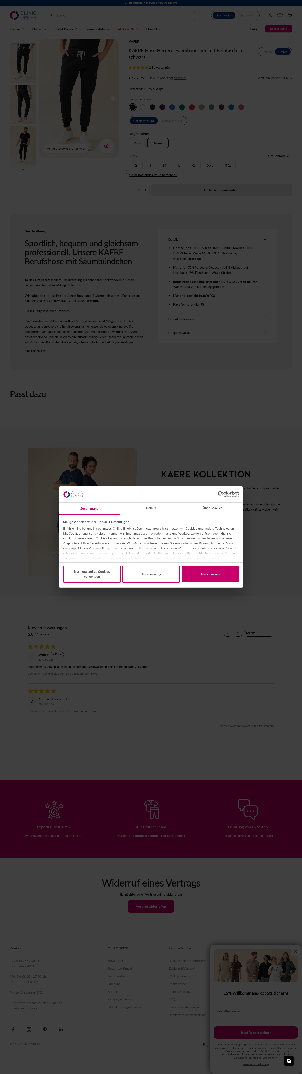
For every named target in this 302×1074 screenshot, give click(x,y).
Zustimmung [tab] (89, 508)
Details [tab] (151, 508)
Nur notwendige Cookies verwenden (92, 574)
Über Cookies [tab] (212, 508)
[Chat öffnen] (289, 1061)
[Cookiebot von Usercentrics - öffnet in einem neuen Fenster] (221, 494)
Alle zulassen (210, 574)
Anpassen (149, 574)
